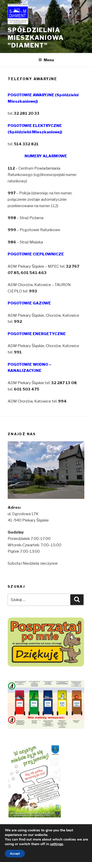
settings (56, 844)
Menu (49, 60)
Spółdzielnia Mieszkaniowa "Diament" (36, 37)
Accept (15, 854)
